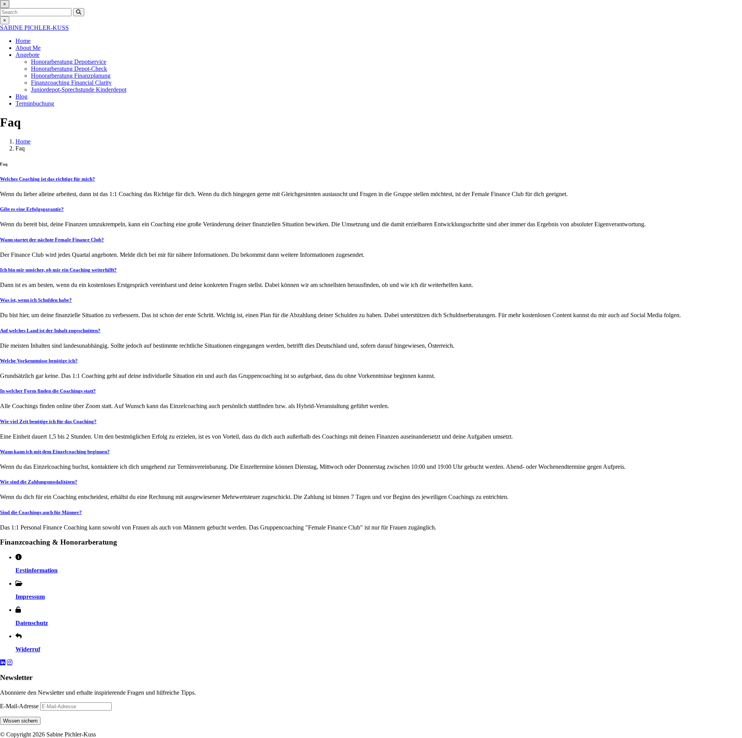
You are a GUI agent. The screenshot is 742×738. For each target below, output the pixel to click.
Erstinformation (36, 570)
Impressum (30, 596)
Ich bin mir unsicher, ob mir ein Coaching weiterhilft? (58, 270)
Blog (21, 96)
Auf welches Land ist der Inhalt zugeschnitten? (50, 330)
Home (23, 41)
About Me (28, 47)
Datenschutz (31, 623)
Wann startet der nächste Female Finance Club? (52, 240)
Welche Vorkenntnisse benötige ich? (39, 361)
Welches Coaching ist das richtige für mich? (47, 179)
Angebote (27, 54)
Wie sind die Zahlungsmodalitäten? (38, 482)
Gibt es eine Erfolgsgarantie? (32, 209)
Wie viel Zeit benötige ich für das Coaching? (48, 421)
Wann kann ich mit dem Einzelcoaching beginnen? (55, 451)
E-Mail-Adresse (19, 706)
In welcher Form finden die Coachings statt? (48, 391)
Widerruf (27, 649)
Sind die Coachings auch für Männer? (41, 512)
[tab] (371, 179)
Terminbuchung (34, 103)
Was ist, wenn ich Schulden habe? (36, 300)
